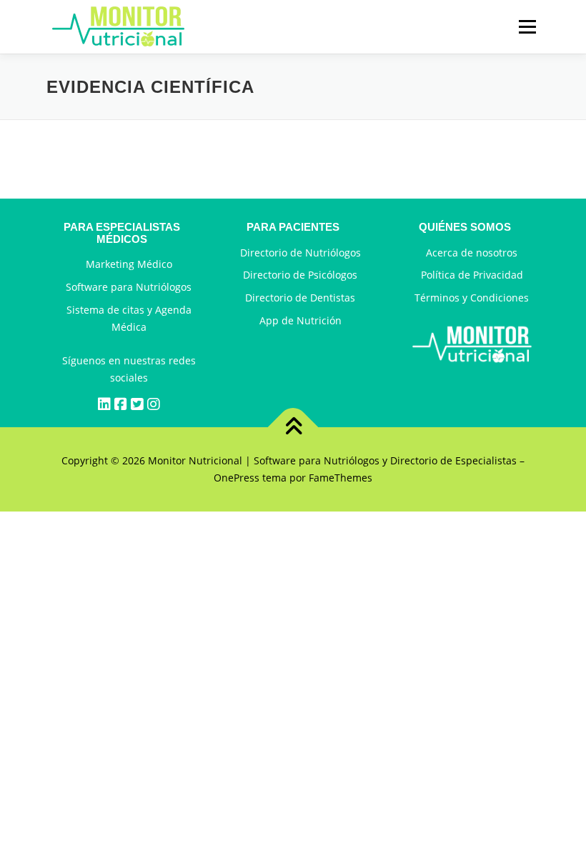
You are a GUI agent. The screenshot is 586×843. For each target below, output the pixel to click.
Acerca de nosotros (471, 252)
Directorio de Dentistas (300, 297)
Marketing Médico (129, 264)
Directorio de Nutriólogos (300, 252)
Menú (527, 27)
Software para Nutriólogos (129, 287)
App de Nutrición (300, 320)
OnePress (236, 477)
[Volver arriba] (293, 427)
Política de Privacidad (472, 274)
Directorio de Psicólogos (300, 274)
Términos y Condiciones (471, 297)
